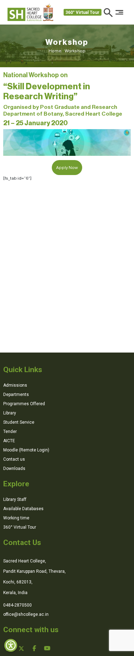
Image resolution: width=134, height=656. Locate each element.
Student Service (18, 422)
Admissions (15, 385)
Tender (10, 431)
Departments (16, 394)
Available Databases (23, 508)
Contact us (14, 459)
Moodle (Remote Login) (26, 450)
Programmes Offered (24, 403)
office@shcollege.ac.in (26, 614)
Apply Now (67, 167)
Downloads (14, 468)
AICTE (9, 440)
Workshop (75, 51)
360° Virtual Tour (82, 12)
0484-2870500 (17, 605)
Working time (16, 517)
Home (57, 51)
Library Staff (14, 499)
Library (9, 413)
